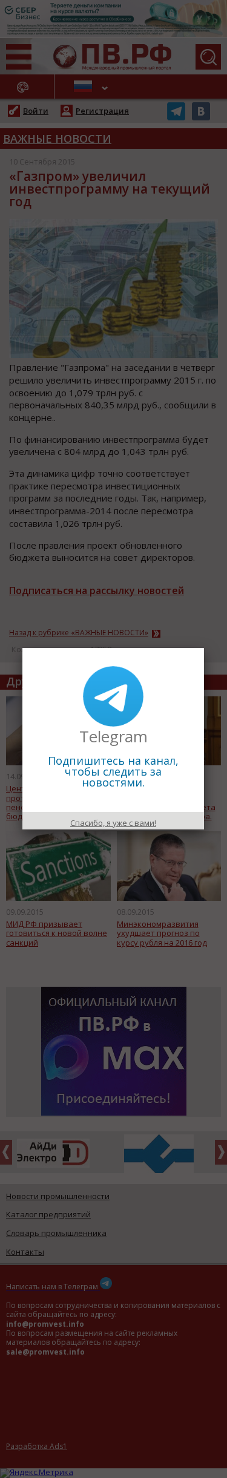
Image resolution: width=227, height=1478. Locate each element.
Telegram (113, 736)
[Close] (204, 648)
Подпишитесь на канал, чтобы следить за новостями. (113, 771)
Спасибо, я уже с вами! (113, 822)
